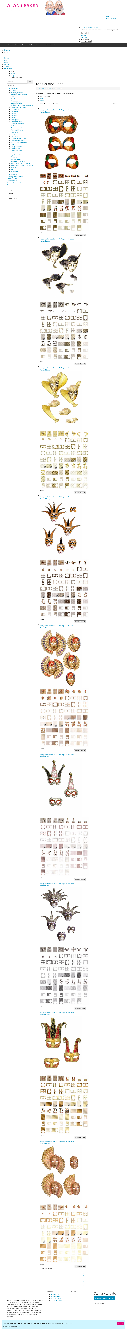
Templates (14, 167)
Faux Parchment (16, 128)
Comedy (14, 115)
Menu (7, 50)
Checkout (84, 37)
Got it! (120, 1323)
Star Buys (11, 191)
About (17, 45)
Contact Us (56, 1296)
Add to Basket (80, 235)
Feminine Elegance (17, 130)
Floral (13, 134)
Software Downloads (18, 161)
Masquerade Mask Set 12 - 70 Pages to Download (57, 368)
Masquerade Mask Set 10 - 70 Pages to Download (57, 626)
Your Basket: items (90, 28)
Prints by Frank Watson (15, 177)
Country (13, 117)
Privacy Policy (57, 1298)
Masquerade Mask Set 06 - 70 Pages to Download (57, 1141)
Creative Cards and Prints (15, 183)
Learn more (68, 1323)
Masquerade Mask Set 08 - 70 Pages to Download (57, 884)
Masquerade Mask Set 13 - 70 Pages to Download (57, 239)
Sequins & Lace (16, 159)
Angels (13, 99)
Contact (56, 45)
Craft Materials (12, 174)
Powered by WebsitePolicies (11, 1326)
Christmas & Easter (17, 111)
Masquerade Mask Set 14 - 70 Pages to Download (57, 110)
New (10, 196)
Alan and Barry (45, 112)
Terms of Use (57, 1300)
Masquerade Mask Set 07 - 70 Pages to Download (57, 1012)
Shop (23, 45)
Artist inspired (16, 101)
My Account (47, 45)
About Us (55, 1294)
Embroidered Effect (17, 124)
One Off (11, 201)
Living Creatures (16, 147)
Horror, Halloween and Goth (20, 142)
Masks (42, 101)
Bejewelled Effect (17, 103)
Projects (14, 157)
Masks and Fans (16, 151)
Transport (14, 171)
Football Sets (15, 136)
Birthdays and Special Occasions (22, 105)
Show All (13, 90)
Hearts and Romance (18, 140)
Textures (14, 169)
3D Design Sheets (17, 93)
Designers (10, 185)
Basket (83, 35)
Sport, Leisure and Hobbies (20, 163)
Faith (12, 126)
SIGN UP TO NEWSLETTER (104, 1298)
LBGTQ (13, 144)
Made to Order (13, 198)
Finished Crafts (12, 179)
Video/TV (30, 45)
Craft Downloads (12, 88)
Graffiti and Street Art (18, 138)
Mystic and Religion (17, 155)
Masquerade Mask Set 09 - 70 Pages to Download (57, 755)
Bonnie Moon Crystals (18, 107)
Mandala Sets (15, 149)
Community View (12, 181)
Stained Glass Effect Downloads (22, 165)
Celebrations (15, 109)
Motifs (13, 153)
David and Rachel (17, 122)
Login (107, 16)
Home (10, 45)
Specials (38, 45)
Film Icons (14, 132)
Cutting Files (15, 120)
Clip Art (13, 113)
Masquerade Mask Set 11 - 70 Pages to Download (57, 497)
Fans (41, 98)
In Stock (11, 193)
